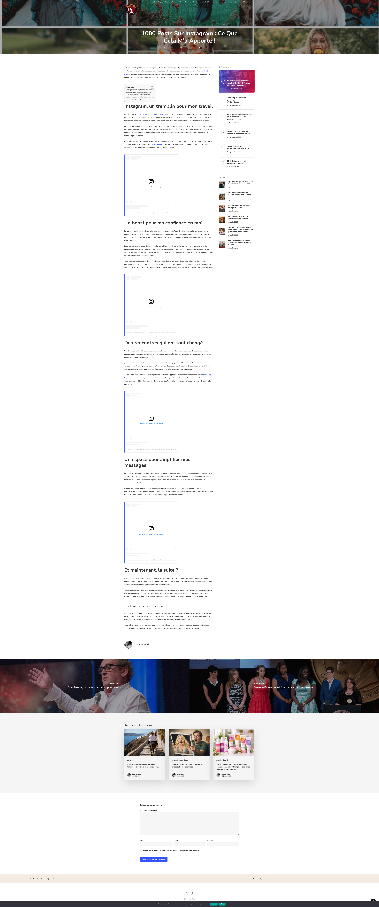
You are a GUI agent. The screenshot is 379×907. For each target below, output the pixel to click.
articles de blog (156, 144)
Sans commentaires (206, 48)
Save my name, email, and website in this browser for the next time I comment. (171, 850)
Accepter (214, 904)
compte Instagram (152, 114)
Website (210, 840)
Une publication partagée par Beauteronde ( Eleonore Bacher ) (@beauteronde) (151, 213)
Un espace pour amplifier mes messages (140, 97)
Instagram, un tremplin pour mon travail (140, 90)
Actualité (189, 26)
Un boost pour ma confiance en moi (139, 92)
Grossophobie (183, 760)
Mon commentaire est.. (149, 810)
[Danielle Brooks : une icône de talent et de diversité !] (284, 686)
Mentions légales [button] (258, 879)
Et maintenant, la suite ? (135, 99)
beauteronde (171, 48)
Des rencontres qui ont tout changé (138, 95)
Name (143, 840)
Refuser (222, 904)
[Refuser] (377, 904)
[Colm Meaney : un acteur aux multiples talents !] (95, 686)
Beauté (225, 760)
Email (176, 840)
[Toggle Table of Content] (151, 87)
